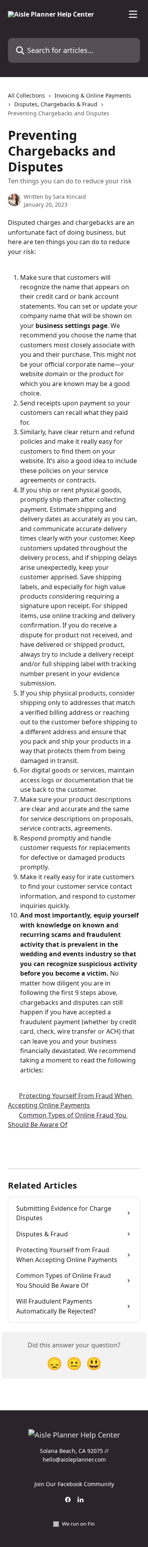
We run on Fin (78, 1523)
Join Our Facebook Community (74, 1484)
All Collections (26, 95)
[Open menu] (133, 14)
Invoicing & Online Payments (92, 95)
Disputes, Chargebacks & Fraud (55, 104)
